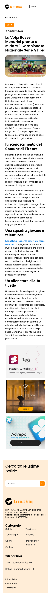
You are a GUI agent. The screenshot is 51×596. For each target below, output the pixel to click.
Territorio (31, 529)
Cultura (9, 547)
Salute (8, 529)
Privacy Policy (11, 579)
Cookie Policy (11, 583)
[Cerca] (42, 483)
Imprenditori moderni (32, 542)
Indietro (13, 17)
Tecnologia (11, 534)
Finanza (30, 534)
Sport (9, 24)
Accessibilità (10, 587)
